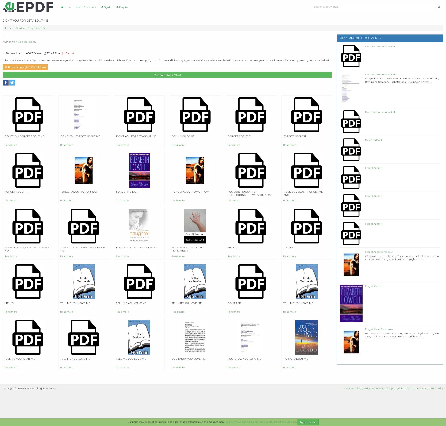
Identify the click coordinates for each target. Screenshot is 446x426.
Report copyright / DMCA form (26, 67)
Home (67, 7)
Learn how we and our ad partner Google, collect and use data (261, 421)
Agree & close (307, 422)
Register (124, 7)
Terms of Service (381, 388)
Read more (11, 145)
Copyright (397, 388)
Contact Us (420, 388)
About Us (348, 388)
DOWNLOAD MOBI (168, 74)
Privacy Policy (362, 388)
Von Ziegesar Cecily (24, 41)
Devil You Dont (373, 140)
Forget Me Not (373, 286)
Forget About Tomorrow (379, 251)
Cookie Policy (435, 388)
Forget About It (373, 167)
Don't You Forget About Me (31, 28)
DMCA (408, 388)
